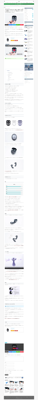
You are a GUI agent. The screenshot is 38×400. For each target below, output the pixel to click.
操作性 (9, 78)
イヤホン (4, 7)
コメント (6, 356)
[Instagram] (16, 348)
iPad (25, 12)
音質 (8, 76)
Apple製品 (26, 9)
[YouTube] (14, 348)
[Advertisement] (14, 64)
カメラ (26, 15)
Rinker (12, 38)
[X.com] (11, 348)
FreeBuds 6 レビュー (10, 75)
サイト (5, 367)
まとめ (25, 83)
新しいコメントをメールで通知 (8, 371)
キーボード (26, 18)
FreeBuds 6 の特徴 (9, 72)
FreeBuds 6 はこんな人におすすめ (27, 82)
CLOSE (20, 70)
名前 (5, 362)
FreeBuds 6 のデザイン (10, 74)
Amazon (12, 40)
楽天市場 (16, 40)
